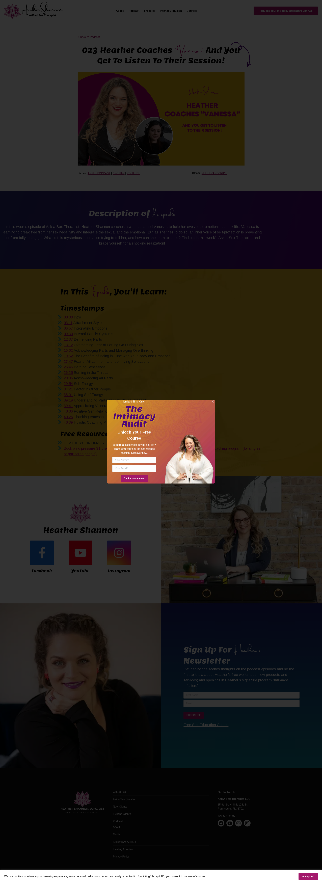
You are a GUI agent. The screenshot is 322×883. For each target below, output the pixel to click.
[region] (161, 876)
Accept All (308, 876)
